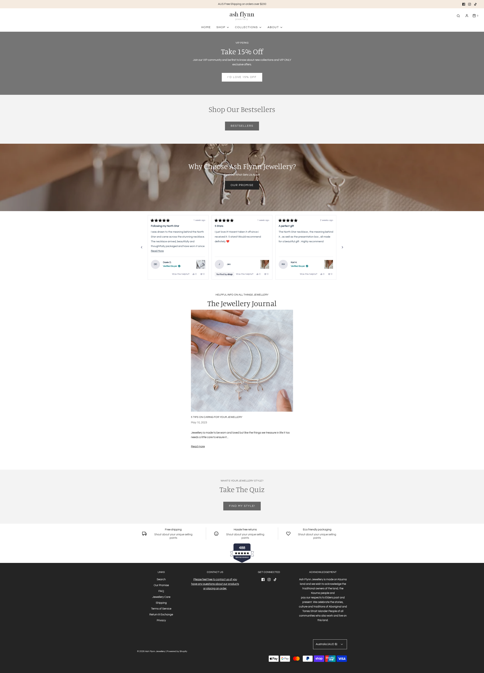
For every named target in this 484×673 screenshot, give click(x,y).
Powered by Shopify (177, 651)
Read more (198, 446)
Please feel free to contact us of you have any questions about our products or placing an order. (215, 584)
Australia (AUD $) (327, 644)
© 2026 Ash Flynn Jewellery (151, 651)
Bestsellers (242, 125)
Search (161, 579)
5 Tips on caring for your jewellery (216, 417)
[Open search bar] (458, 16)
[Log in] (467, 15)
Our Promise (242, 185)
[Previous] (141, 247)
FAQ (161, 591)
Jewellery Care (161, 597)
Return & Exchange (161, 614)
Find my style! (242, 506)
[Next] (342, 247)
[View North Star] (264, 264)
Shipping (161, 602)
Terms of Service (161, 608)
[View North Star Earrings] (200, 264)
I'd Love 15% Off (242, 77)
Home (206, 27)
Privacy (161, 620)
